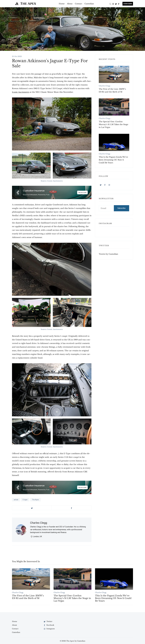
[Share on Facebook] (71, 508)
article (16, 500)
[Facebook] (118, 4)
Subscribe (121, 208)
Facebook (50, 625)
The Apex (35, 500)
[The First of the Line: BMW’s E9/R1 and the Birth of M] (114, 74)
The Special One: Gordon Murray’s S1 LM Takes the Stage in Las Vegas (113, 124)
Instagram (50, 629)
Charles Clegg (38, 522)
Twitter (49, 621)
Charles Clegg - (105, 86)
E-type (25, 500)
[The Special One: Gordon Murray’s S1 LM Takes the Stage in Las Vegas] (114, 107)
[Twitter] (116, 4)
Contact (78, 3)
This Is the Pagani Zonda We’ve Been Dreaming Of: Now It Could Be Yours (113, 160)
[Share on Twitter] (32, 508)
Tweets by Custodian (108, 254)
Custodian (89, 3)
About (69, 3)
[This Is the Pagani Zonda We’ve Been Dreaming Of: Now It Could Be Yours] (114, 142)
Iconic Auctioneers (20, 92)
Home (62, 3)
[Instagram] (113, 4)
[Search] (110, 4)
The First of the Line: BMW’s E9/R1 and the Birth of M (112, 90)
